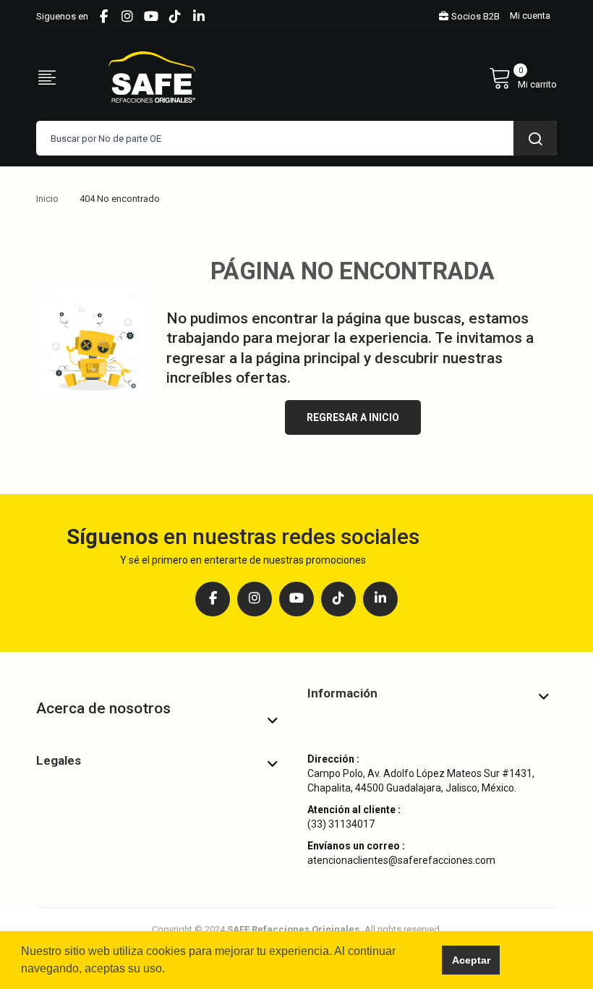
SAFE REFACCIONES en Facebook (103, 16)
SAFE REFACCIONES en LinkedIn (199, 16)
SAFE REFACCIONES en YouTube (151, 16)
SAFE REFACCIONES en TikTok (175, 16)
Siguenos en (62, 16)
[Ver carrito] (523, 77)
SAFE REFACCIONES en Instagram (127, 16)
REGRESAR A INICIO (353, 417)
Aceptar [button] (471, 960)
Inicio (47, 198)
